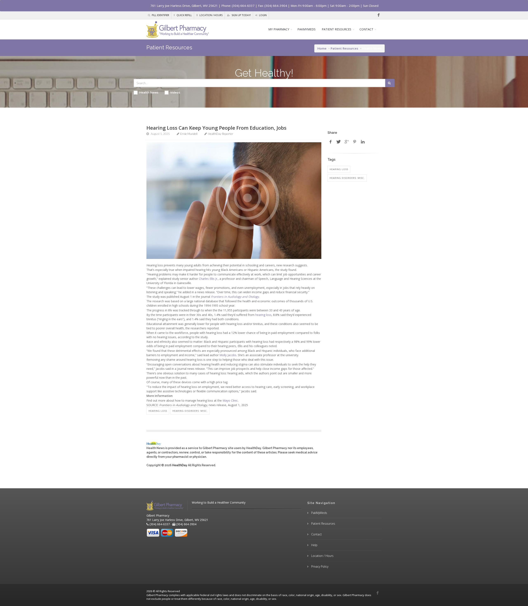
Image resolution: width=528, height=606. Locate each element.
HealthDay (179, 465)
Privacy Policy (319, 566)
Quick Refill (184, 15)
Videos (175, 92)
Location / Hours (211, 15)
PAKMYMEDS (306, 29)
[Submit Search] (390, 83)
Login (262, 15)
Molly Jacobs (227, 355)
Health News (148, 92)
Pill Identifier (160, 15)
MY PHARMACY (278, 29)
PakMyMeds (318, 513)
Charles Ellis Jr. (208, 279)
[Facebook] (378, 15)
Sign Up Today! (241, 15)
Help (313, 545)
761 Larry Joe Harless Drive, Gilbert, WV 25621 (184, 6)
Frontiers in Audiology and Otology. (235, 297)
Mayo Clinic (230, 400)
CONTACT (366, 29)
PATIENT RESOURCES (336, 29)
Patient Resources (344, 48)
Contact (316, 534)
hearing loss (263, 315)
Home (321, 48)
